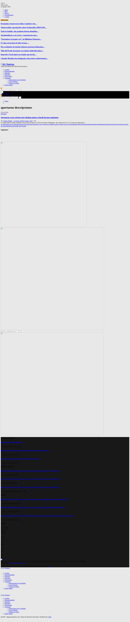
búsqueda (86, 124)
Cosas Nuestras (13, 81)
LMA (49, 617)
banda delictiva (78, 124)
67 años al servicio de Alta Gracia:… (15, 43)
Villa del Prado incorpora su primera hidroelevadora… (22, 51)
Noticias (110, 124)
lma (49, 566)
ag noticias (4, 124)
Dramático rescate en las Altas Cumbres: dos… (19, 24)
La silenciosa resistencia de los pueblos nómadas (20, 458)
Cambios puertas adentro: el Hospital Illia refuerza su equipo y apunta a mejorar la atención (37, 515)
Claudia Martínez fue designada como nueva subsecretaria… (24, 58)
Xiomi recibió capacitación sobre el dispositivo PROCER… (24, 27)
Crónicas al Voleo (13, 83)
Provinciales (8, 76)
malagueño (104, 124)
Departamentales (10, 71)
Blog (6, 11)
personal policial (118, 124)
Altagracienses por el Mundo (17, 80)
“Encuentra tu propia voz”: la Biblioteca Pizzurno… (21, 39)
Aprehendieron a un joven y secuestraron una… (19, 35)
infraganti (92, 124)
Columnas (8, 78)
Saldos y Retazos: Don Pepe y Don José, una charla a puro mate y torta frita (30, 470)
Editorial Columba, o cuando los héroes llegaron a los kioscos (25, 450)
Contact (7, 17)
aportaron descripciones (25, 124)
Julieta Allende (7, 121)
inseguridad (98, 124)
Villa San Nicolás (21, 126)
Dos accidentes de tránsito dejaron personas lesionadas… (23, 47)
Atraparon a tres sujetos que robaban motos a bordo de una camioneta (29, 117)
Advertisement (9, 15)
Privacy (7, 13)
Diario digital (8, 85)
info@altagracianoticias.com (17, 563)
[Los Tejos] (4, 112)
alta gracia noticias (12, 124)
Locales (7, 69)
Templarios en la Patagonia (11, 442)
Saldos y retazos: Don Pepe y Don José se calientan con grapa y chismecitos (31, 479)
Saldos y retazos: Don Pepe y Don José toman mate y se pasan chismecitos (30, 487)
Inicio (6, 10)
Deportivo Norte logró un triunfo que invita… (19, 55)
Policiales (7, 75)
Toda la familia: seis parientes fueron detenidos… (20, 31)
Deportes (7, 73)
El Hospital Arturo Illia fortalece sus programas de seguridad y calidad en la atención (34, 499)
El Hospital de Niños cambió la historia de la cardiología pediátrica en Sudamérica (33, 507)
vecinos (13, 126)
